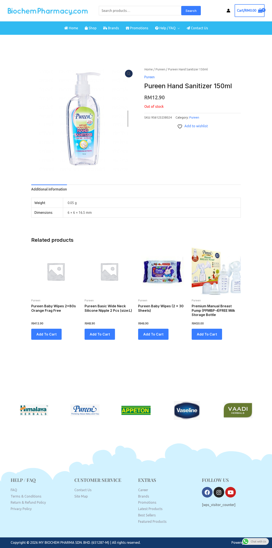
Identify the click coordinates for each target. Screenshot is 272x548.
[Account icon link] (228, 11)
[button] (129, 73)
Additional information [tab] (49, 189)
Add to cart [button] (46, 334)
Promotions (138, 28)
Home (73, 28)
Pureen (160, 69)
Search (191, 11)
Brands (113, 28)
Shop (92, 28)
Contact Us (199, 28)
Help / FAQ (167, 28)
